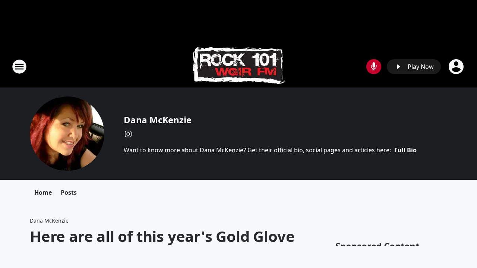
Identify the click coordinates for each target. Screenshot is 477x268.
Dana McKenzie (157, 120)
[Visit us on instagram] (128, 134)
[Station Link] (238, 66)
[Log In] (457, 66)
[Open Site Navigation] (19, 66)
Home (43, 192)
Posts (69, 192)
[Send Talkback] (373, 66)
